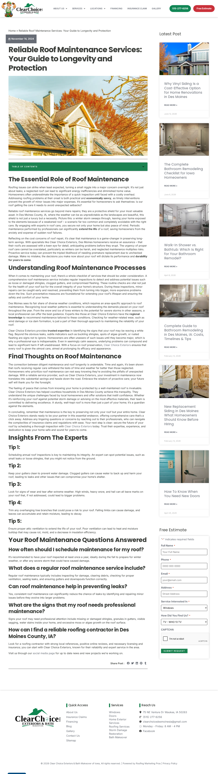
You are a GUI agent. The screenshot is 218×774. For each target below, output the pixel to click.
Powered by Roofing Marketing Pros (142, 763)
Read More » (170, 105)
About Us (58, 8)
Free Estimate (204, 8)
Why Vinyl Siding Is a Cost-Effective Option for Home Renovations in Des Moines (183, 90)
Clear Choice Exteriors (117, 345)
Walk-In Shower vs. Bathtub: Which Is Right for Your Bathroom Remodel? (183, 251)
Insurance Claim (137, 8)
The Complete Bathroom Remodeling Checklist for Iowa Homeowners (183, 171)
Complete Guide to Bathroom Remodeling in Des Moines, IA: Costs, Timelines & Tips (184, 332)
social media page (44, 653)
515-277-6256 (180, 8)
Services (77, 8)
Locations (96, 8)
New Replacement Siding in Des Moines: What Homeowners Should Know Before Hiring (181, 415)
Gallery (156, 8)
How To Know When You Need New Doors (182, 493)
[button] (143, 167)
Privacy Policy (170, 763)
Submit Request (174, 651)
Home (12, 30)
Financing (116, 8)
